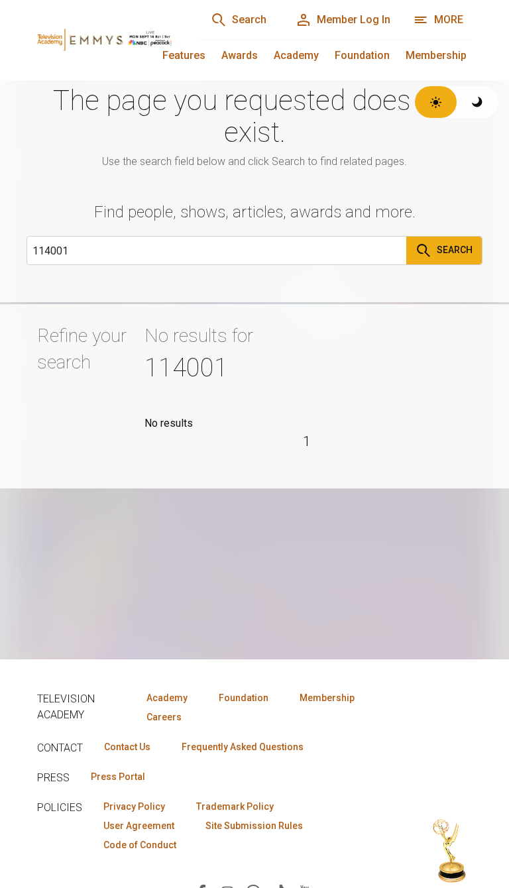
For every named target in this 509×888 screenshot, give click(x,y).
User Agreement (138, 825)
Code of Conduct (139, 845)
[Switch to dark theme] (477, 102)
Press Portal (118, 776)
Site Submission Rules (254, 825)
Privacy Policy (134, 806)
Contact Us (127, 747)
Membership (436, 55)
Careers (164, 717)
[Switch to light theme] (436, 102)
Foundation (362, 55)
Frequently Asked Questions (243, 747)
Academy (296, 55)
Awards (239, 55)
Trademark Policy (235, 806)
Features (183, 55)
